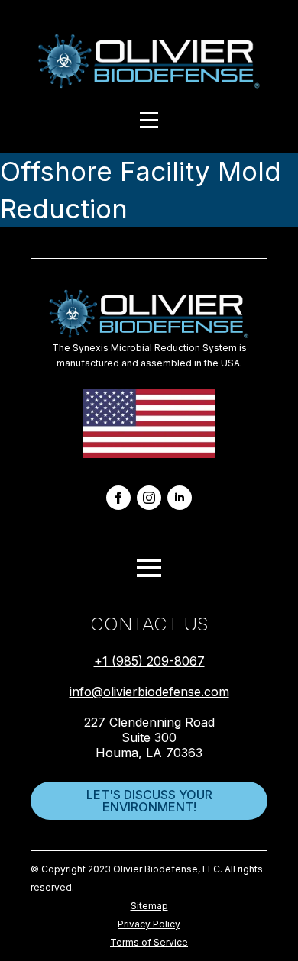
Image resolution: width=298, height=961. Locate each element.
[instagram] (149, 497)
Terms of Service (149, 942)
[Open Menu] (149, 120)
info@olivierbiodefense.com (149, 691)
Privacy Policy (149, 924)
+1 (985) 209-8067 (149, 661)
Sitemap (149, 905)
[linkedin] (179, 497)
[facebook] (118, 497)
